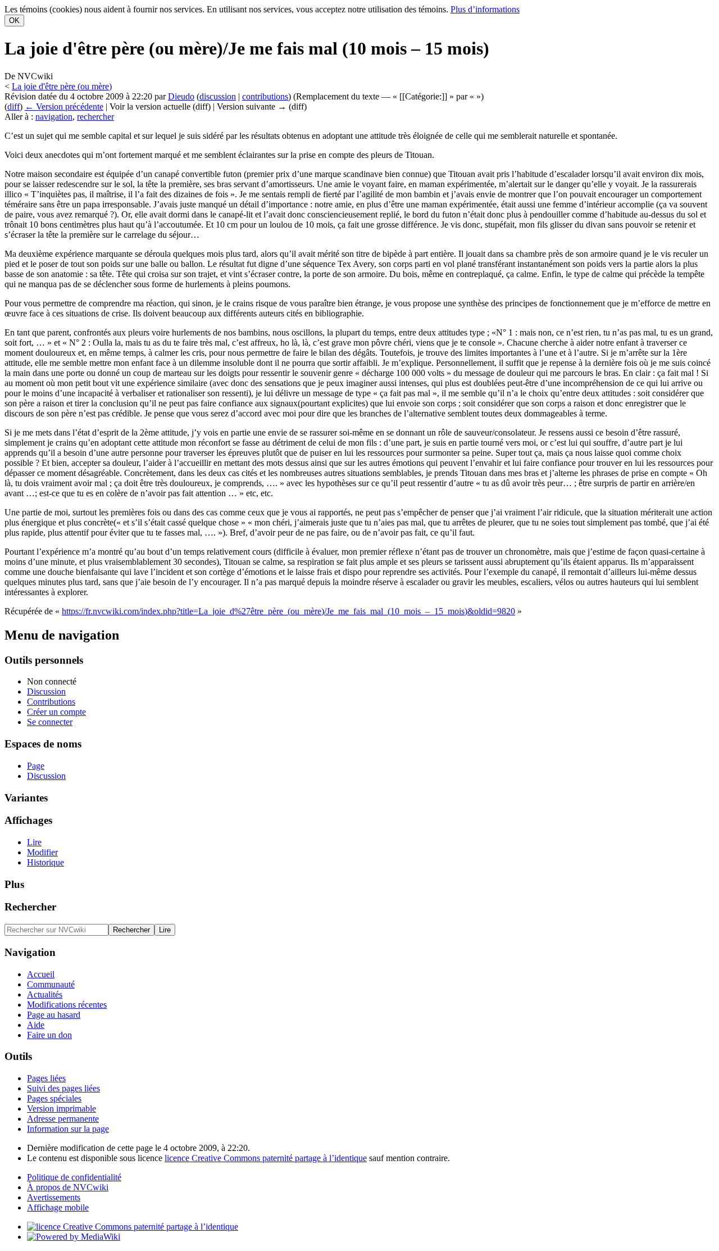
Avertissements (53, 1197)
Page (35, 765)
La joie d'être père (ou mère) (62, 86)
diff (13, 106)
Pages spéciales (54, 1098)
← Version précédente (64, 106)
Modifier (42, 852)
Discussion (46, 691)
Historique (45, 862)
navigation (53, 116)
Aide (35, 1025)
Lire (34, 842)
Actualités (44, 994)
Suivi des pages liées (63, 1088)
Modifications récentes (67, 1004)
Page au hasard (53, 1014)
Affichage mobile (58, 1207)
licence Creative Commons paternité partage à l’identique (266, 1158)
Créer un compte (56, 712)
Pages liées (46, 1078)
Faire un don (49, 1035)
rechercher (95, 116)
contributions (265, 96)
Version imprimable (61, 1108)
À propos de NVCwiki (67, 1187)
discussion (217, 96)
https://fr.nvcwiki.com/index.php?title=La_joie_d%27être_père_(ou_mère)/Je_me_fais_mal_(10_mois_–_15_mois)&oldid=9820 (288, 611)
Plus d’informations (485, 9)
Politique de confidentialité (74, 1177)
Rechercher (30, 907)
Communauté (51, 984)
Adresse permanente (63, 1118)
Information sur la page (68, 1129)
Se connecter (49, 722)
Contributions (51, 701)
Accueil (40, 974)
